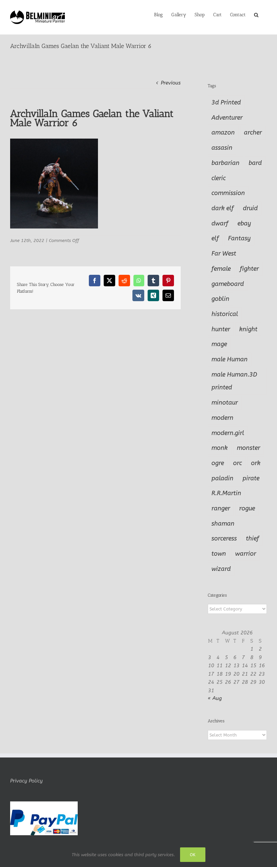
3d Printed (226, 102)
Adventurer (227, 117)
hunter (220, 329)
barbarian (225, 163)
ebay (244, 223)
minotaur (224, 402)
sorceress (224, 538)
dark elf (222, 208)
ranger (220, 508)
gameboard (227, 284)
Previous (171, 83)
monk (219, 448)
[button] (256, 14)
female (221, 268)
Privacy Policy (26, 781)
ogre (217, 463)
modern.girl (227, 433)
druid (250, 208)
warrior (245, 553)
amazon (223, 132)
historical (224, 314)
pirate (251, 478)
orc (237, 463)
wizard (221, 569)
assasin (221, 147)
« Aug (215, 698)
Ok (193, 855)
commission (228, 193)
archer (253, 132)
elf (215, 238)
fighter (249, 268)
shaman (222, 523)
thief (252, 538)
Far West (223, 253)
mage (219, 344)
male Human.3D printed (234, 381)
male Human (229, 359)
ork (255, 463)
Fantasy (239, 238)
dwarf (219, 223)
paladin (222, 478)
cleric (218, 178)
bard (255, 163)
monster (248, 448)
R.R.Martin (226, 493)
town (218, 553)
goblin (220, 299)
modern (222, 418)
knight (248, 329)
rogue (247, 508)
